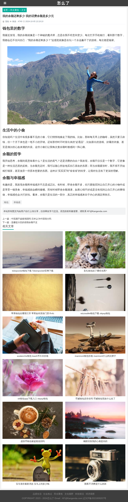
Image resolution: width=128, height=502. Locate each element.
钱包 (6, 202)
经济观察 (90, 494)
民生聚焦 (14, 10)
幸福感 (17, 202)
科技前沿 (79, 494)
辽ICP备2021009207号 (95, 498)
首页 (5, 10)
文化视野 (69, 494)
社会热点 (47, 494)
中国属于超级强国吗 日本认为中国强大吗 (31, 218)
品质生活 (37, 494)
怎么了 (50, 498)
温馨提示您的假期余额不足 (24, 222)
